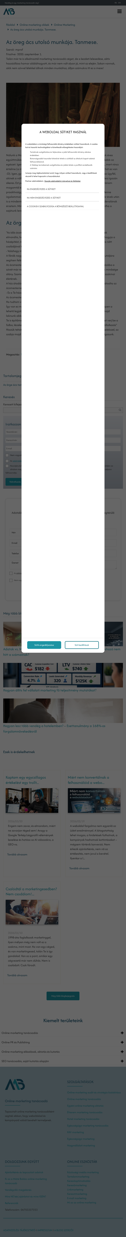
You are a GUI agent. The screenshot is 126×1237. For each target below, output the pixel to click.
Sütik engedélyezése (44, 645)
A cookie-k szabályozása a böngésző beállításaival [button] (55, 206)
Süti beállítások (82, 645)
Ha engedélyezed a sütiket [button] (41, 189)
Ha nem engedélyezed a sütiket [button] (44, 197)
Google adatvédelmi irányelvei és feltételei (62, 181)
